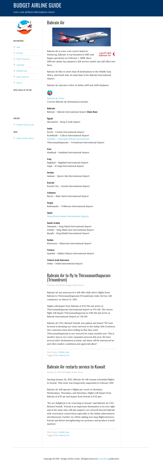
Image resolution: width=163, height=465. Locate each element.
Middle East (64, 352)
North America (23, 59)
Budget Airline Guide (37, 5)
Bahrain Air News (55, 98)
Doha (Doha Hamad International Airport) (68, 216)
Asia (18, 47)
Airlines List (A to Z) (25, 124)
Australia (20, 65)
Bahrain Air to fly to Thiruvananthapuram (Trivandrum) (78, 277)
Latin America (22, 77)
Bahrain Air (56, 22)
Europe (19, 53)
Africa (19, 83)
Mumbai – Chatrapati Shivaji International (68, 139)
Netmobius (103, 459)
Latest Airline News (25, 138)
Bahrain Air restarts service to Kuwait (76, 366)
